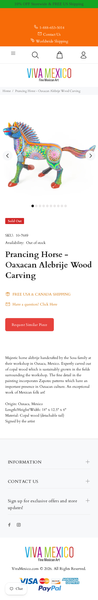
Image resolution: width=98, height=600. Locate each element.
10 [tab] (65, 206)
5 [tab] (47, 206)
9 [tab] (62, 206)
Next (90, 156)
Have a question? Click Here (35, 304)
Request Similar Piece (29, 324)
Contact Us (52, 34)
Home (7, 91)
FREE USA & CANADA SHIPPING (42, 294)
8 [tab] (58, 206)
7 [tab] (54, 206)
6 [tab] (51, 206)
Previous (8, 156)
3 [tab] (40, 206)
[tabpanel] (49, 152)
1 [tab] (32, 206)
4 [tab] (43, 206)
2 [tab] (36, 206)
